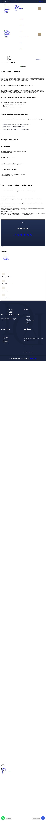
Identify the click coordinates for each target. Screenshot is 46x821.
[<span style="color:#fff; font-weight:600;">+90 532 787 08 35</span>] (24, 343)
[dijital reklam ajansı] (33, 358)
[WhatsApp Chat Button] (3, 818)
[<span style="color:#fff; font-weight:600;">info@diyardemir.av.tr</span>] (24, 349)
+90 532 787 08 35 (23, 235)
